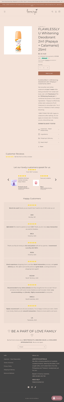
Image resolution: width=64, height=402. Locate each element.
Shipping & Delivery (9, 369)
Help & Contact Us (38, 382)
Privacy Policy (8, 366)
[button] (4, 11)
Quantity (40, 64)
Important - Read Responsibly (12, 359)
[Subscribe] (44, 347)
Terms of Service (8, 362)
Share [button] (41, 146)
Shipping (47, 60)
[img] (32, 170)
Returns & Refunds (9, 373)
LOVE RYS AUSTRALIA (34, 398)
